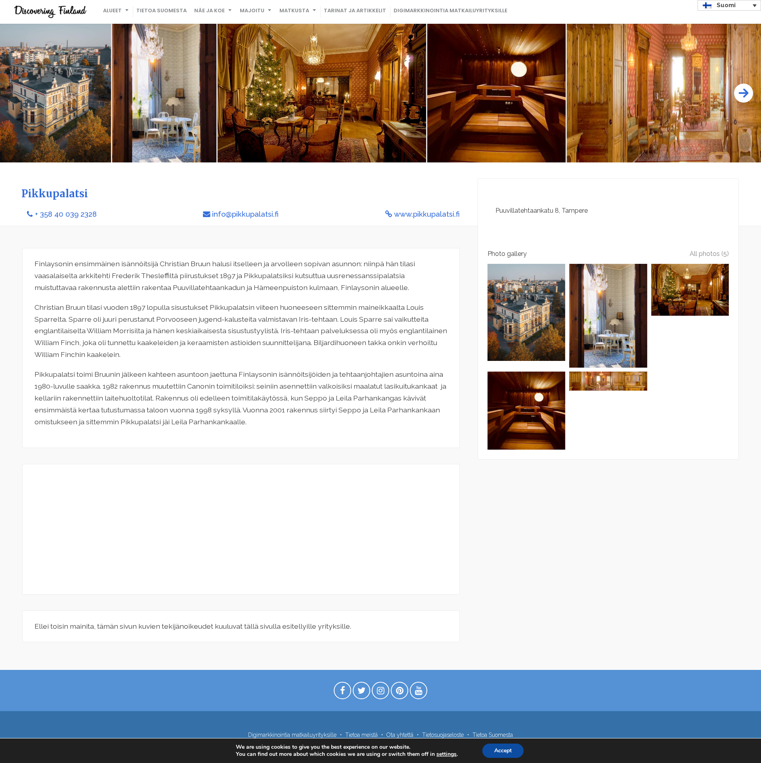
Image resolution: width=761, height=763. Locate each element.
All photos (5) (709, 254)
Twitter (361, 692)
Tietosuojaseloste (443, 735)
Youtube (418, 692)
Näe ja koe (209, 10)
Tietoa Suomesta (161, 10)
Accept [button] (503, 750)
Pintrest (399, 692)
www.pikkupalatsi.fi (427, 214)
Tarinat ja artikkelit (355, 10)
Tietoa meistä (361, 735)
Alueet (112, 10)
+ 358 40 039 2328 (66, 214)
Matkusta (294, 10)
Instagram (380, 692)
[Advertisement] (240, 529)
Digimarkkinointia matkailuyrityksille (450, 10)
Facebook (342, 692)
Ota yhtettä (399, 735)
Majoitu (252, 10)
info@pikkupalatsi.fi (245, 214)
